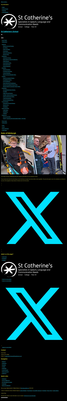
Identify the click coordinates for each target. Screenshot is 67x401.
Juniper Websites (23, 390)
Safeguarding (4, 41)
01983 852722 (8, 356)
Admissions (4, 363)
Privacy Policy (49, 390)
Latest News (4, 130)
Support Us (4, 373)
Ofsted (3, 7)
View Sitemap (29, 390)
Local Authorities (5, 12)
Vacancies (4, 10)
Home (3, 125)
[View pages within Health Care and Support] (12, 93)
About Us (4, 361)
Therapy (3, 366)
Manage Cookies (4, 397)
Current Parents (5, 8)
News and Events (5, 128)
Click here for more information (30, 395)
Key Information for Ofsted (7, 382)
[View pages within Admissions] (6, 56)
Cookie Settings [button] (56, 390)
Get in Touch (4, 40)
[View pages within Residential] (6, 88)
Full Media (44, 390)
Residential (4, 368)
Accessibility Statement (37, 390)
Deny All (6, 397)
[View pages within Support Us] (6, 115)
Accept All (2, 397)
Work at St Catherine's (6, 385)
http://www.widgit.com (25, 388)
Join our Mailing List (6, 380)
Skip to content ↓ (4, 1)
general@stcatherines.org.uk (16, 356)
